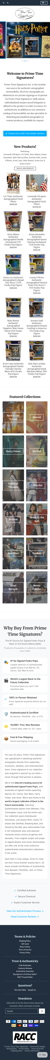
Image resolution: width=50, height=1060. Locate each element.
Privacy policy (24, 1049)
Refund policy (12, 1049)
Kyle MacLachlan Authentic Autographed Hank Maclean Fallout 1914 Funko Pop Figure (37, 368)
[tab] (21, 61)
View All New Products (25, 168)
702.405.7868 (20, 990)
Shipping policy (16, 1051)
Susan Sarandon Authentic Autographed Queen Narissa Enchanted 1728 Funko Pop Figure (37, 241)
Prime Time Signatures (19, 1047)
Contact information (32, 1051)
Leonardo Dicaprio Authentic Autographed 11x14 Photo (36, 200)
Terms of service (37, 1049)
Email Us (32, 990)
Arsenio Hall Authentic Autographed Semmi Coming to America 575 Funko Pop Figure (36, 327)
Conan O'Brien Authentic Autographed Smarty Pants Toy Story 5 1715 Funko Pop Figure (36, 284)
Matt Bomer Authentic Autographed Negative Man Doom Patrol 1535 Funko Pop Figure (13, 327)
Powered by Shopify (37, 1047)
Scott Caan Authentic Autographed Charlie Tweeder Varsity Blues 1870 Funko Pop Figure (13, 368)
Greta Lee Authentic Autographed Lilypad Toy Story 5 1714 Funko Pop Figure (13, 281)
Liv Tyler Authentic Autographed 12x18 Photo (13, 199)
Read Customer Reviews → (25, 916)
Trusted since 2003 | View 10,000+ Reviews (26, 133)
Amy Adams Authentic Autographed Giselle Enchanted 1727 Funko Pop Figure (13, 239)
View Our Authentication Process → (25, 911)
